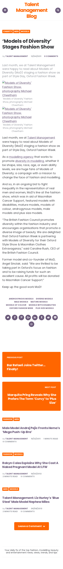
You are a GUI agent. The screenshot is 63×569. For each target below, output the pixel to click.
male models (21, 302)
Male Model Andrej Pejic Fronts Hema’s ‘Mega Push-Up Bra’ (31, 430)
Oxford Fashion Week (21, 308)
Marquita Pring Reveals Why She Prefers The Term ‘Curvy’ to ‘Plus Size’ (31, 399)
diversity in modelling (29, 161)
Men (16, 31)
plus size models (45, 308)
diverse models (44, 299)
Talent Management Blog (31, 10)
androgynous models (21, 299)
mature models (39, 302)
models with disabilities (42, 305)
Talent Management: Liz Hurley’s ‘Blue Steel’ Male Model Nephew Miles (30, 500)
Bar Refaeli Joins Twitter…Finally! (26, 367)
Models (25, 31)
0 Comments (51, 56)
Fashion (7, 419)
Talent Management (16, 56)
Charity (7, 31)
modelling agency (21, 157)
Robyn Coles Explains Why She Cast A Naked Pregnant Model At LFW (30, 465)
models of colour (16, 305)
